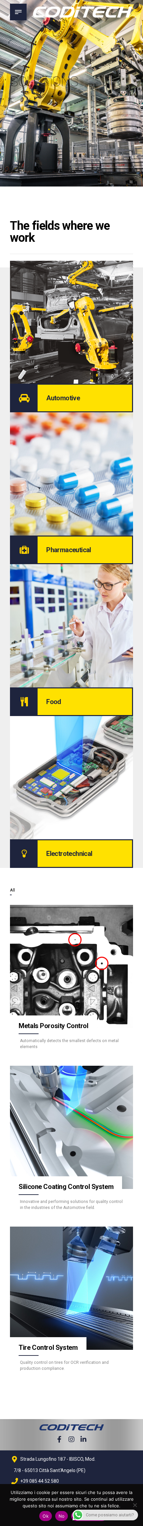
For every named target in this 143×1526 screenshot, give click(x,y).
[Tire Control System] (71, 1288)
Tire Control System (48, 1347)
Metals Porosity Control (53, 1026)
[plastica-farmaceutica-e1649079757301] (71, 474)
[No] (134, 1505)
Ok (46, 1516)
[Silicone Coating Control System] (71, 1127)
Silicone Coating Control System (66, 1187)
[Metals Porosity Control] (71, 966)
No (62, 1516)
